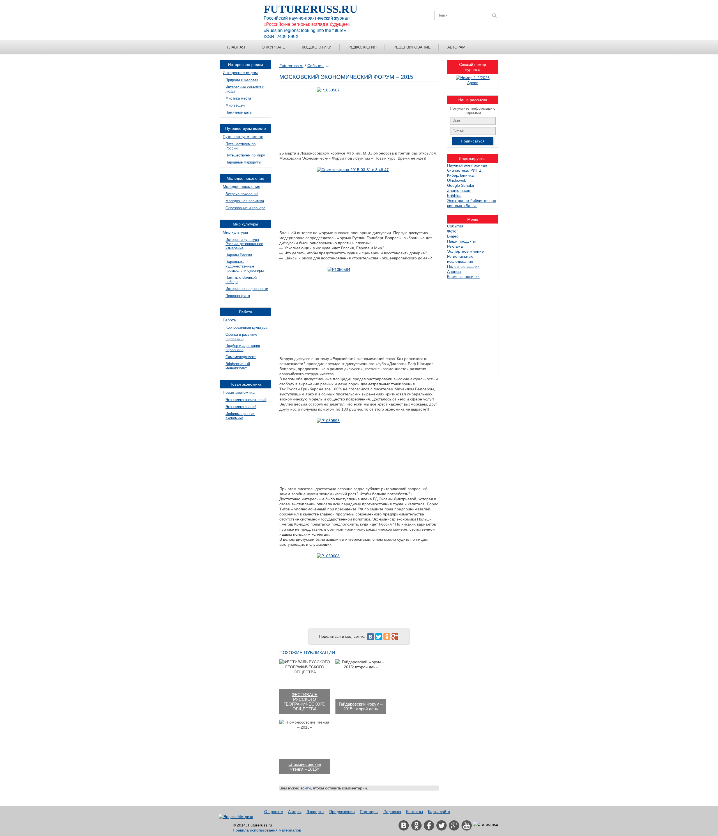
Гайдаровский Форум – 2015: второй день (361, 706)
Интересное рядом (240, 72)
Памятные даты (238, 112)
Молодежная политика (244, 201)
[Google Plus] (395, 636)
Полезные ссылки (463, 266)
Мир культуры (235, 232)
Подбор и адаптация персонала (242, 348)
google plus (454, 825)
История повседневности (246, 289)
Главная (236, 47)
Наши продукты (461, 241)
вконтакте (403, 825)
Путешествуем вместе (243, 136)
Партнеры (369, 811)
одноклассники (416, 825)
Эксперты (315, 811)
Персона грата (237, 296)
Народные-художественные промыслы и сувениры (244, 266)
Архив (472, 82)
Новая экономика (239, 392)
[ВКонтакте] (370, 636)
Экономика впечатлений (245, 400)
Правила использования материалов (267, 830)
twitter (441, 825)
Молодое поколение (241, 186)
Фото (451, 231)
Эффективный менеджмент (237, 366)
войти (305, 788)
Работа (229, 320)
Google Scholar (461, 185)
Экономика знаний (240, 407)
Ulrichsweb (456, 180)
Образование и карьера (245, 208)
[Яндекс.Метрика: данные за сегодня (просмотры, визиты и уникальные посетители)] (236, 816)
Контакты (414, 811)
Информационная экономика (240, 416)
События (315, 65)
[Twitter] (378, 636)
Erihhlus (454, 195)
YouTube (466, 825)
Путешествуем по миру (245, 155)
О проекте (273, 811)
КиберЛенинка (460, 175)
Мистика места (238, 98)
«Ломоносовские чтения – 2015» (305, 766)
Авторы (295, 811)
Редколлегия (362, 47)
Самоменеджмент (240, 357)
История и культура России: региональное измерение (244, 244)
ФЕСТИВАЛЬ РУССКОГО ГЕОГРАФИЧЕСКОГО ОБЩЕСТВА (305, 701)
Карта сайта (439, 811)
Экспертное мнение (465, 251)
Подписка (392, 811)
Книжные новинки (463, 276)
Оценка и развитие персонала (241, 336)
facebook (429, 825)
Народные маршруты (243, 162)
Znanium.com (459, 190)
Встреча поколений (241, 194)
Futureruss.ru (291, 65)
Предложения (342, 811)
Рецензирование (412, 47)
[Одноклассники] (386, 636)
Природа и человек (241, 80)
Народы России (238, 255)
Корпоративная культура (246, 327)
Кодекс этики (317, 47)
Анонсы (454, 271)
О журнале (273, 47)
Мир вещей (235, 105)
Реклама (455, 246)
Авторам (456, 47)
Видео (453, 236)
